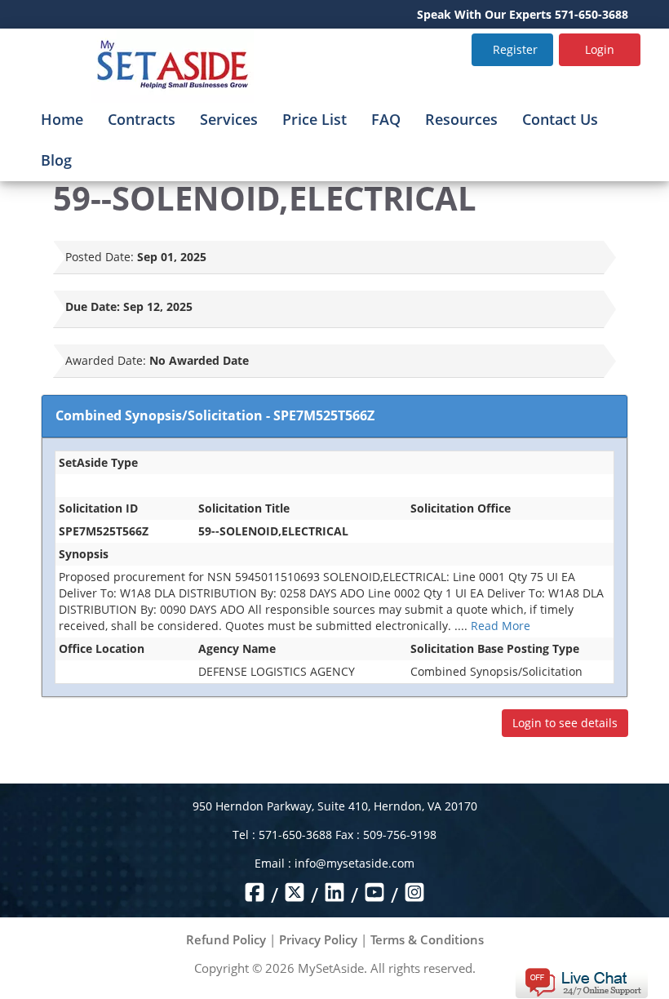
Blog (56, 160)
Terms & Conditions (427, 939)
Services (229, 119)
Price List (314, 119)
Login (599, 49)
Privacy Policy (318, 939)
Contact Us (560, 119)
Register (515, 49)
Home (62, 119)
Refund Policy (226, 939)
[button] (581, 981)
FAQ (386, 119)
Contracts (141, 119)
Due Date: (92, 306)
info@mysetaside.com (354, 863)
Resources (461, 119)
